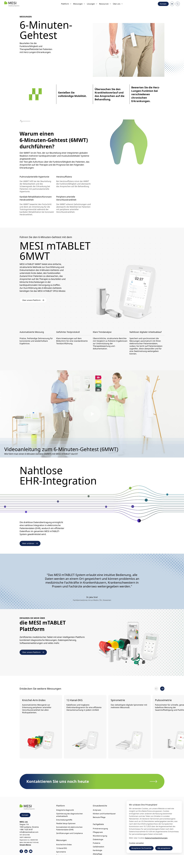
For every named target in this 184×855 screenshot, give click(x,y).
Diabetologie (98, 839)
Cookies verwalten (136, 843)
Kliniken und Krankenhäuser (104, 813)
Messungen (78, 4)
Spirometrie (118, 700)
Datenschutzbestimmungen (156, 838)
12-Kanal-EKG (74, 700)
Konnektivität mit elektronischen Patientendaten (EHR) (69, 828)
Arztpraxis (97, 810)
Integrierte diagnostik (65, 810)
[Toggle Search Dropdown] (177, 4)
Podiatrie (96, 843)
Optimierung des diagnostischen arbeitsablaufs (69, 814)
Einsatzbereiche (100, 805)
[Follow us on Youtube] (30, 851)
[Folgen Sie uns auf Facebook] (21, 851)
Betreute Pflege (99, 817)
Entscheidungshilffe (64, 820)
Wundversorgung (100, 836)
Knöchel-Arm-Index (34, 700)
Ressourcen (104, 4)
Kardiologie (97, 850)
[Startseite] (11, 3)
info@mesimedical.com (29, 832)
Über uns (116, 4)
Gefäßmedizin (98, 847)
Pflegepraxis (98, 832)
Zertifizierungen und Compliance (69, 833)
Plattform (65, 4)
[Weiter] (162, 688)
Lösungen (91, 4)
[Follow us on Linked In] (26, 851)
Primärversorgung (100, 828)
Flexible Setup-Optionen (65, 823)
